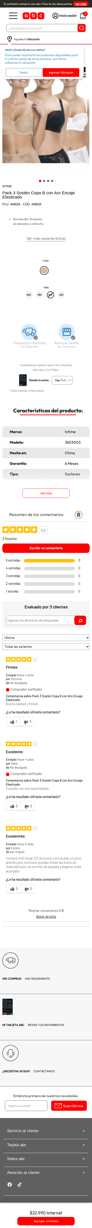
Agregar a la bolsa (46, 1221)
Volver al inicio (46, 917)
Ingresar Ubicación (61, 72)
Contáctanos (28, 1071)
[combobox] (62, 380)
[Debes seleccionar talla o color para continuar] (27, 338)
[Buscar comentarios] (80, 620)
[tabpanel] (45, 119)
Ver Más (46, 493)
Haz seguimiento (26, 978)
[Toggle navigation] (13, 16)
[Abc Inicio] (33, 16)
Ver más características (46, 238)
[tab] (40, 181)
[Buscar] (82, 28)
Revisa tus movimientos (33, 1025)
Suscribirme (73, 1105)
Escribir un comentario (46, 548)
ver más (80, 4)
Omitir (23, 72)
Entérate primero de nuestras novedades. (46, 1096)
